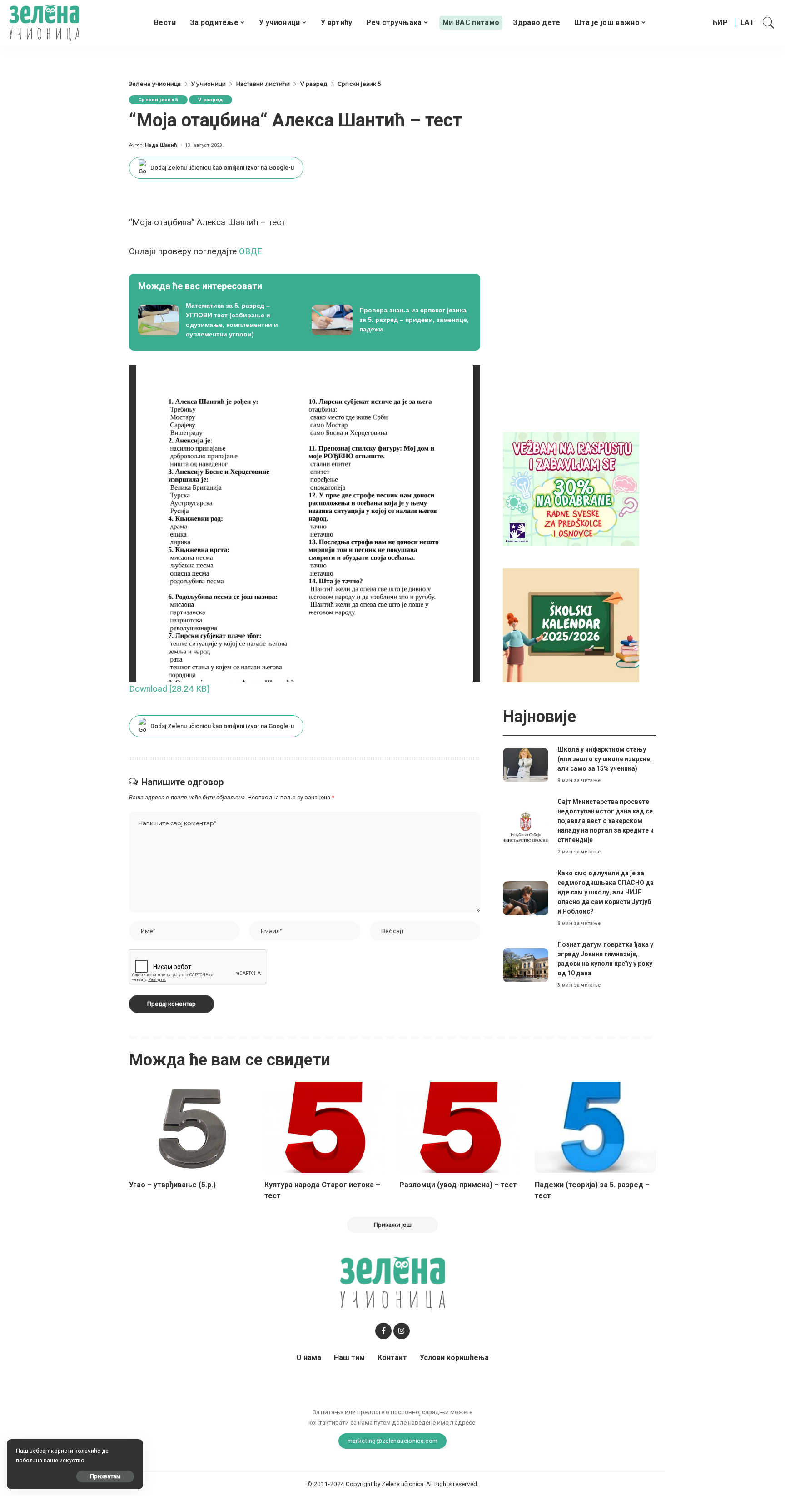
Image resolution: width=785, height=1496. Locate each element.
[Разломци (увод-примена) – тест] (460, 1127)
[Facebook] (383, 1331)
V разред (210, 100)
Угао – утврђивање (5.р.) (172, 1184)
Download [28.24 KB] (169, 688)
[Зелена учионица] (44, 23)
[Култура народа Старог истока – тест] (325, 1127)
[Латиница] (748, 23)
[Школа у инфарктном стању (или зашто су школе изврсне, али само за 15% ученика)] (525, 765)
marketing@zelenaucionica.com (393, 1440)
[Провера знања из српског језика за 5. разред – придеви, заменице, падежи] (392, 320)
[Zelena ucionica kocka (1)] (571, 488)
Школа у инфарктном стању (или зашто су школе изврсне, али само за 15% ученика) (604, 759)
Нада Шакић (161, 145)
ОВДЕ (250, 251)
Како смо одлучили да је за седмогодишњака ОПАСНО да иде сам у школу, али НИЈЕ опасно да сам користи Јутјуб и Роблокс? (605, 892)
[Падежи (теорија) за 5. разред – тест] (595, 1127)
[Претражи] (768, 23)
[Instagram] (401, 1331)
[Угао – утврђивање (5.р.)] (190, 1127)
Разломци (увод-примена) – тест (458, 1184)
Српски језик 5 (158, 100)
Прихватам (105, 1476)
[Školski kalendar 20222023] (571, 624)
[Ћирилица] (720, 23)
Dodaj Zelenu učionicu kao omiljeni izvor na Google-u (222, 167)
